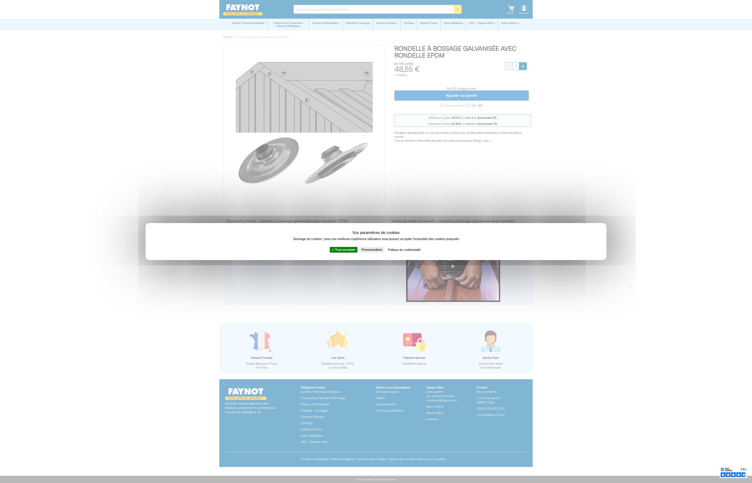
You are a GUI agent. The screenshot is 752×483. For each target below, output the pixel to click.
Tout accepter (344, 249)
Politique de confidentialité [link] (404, 249)
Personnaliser (372, 249)
